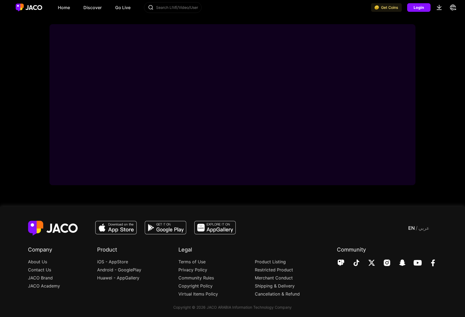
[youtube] (414, 263)
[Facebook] (429, 263)
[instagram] (383, 263)
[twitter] (368, 263)
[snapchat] (398, 263)
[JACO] (341, 263)
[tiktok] (352, 263)
